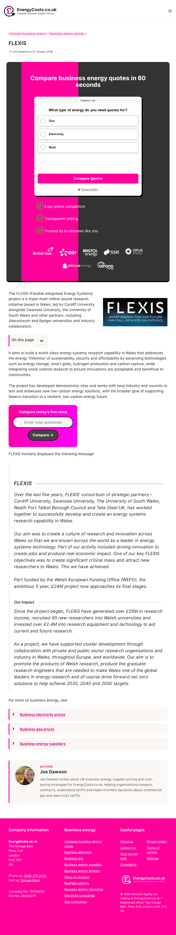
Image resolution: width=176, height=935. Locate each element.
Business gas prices (37, 729)
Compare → (43, 435)
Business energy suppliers (42, 744)
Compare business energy (27, 33)
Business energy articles (67, 33)
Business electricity (78, 852)
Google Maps (30, 880)
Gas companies (75, 901)
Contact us (128, 847)
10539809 (36, 891)
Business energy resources (83, 889)
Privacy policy (157, 841)
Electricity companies (79, 895)
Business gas (73, 858)
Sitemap (153, 858)
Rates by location (76, 877)
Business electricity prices (42, 714)
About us (126, 841)
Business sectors (76, 883)
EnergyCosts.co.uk (37, 9)
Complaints (128, 864)
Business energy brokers (82, 871)
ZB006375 (28, 896)
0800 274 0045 (35, 876)
